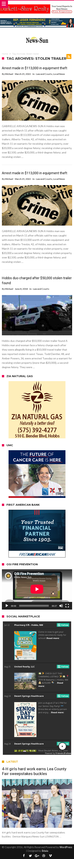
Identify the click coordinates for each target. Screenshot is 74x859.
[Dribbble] (44, 856)
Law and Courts (44, 74)
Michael (9, 74)
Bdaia (45, 850)
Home (5, 53)
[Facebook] (24, 856)
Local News (59, 74)
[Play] (7, 606)
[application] (37, 589)
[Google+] (37, 856)
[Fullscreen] (67, 606)
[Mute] (61, 606)
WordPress (66, 847)
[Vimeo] (50, 856)
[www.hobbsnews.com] (37, 36)
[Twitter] (30, 856)
